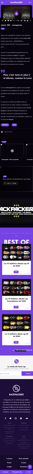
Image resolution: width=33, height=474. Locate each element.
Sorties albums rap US (9, 425)
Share (6, 472)
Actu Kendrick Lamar (23, 425)
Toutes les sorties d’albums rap (9, 432)
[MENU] (2, 2)
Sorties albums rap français (9, 428)
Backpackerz (16, 2)
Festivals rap (9, 443)
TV (29, 2)
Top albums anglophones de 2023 (24, 443)
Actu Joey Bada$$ (24, 427)
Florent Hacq (8, 132)
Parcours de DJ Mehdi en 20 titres (23, 447)
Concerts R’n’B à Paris (9, 441)
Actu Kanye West (23, 430)
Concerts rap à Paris (9, 438)
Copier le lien (18, 472)
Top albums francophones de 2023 (24, 439)
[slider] (13, 20)
